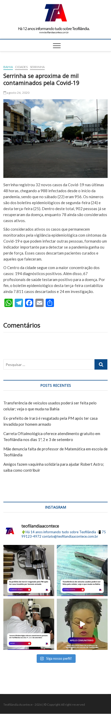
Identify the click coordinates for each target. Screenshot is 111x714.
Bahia (8, 67)
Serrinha (37, 67)
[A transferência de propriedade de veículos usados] (82, 570)
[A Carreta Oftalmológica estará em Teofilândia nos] (28, 624)
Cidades (21, 67)
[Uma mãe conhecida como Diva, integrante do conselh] (82, 624)
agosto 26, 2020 (17, 93)
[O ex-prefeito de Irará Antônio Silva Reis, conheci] (28, 570)
